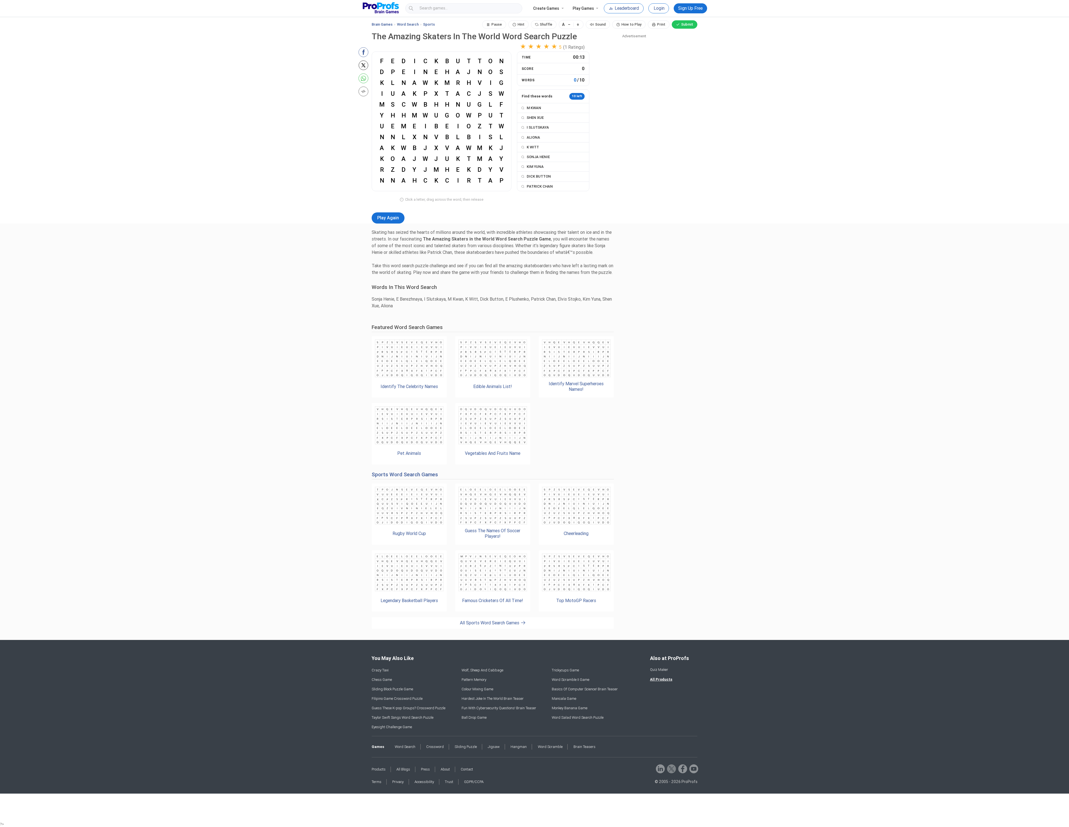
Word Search (408, 24)
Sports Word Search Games (405, 474)
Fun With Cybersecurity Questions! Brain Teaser (499, 708)
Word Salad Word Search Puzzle (578, 717)
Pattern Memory (474, 680)
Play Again (388, 217)
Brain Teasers (584, 747)
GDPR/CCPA (474, 782)
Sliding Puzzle (466, 747)
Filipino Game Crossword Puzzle (397, 698)
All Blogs (403, 769)
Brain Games (382, 24)
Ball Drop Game (474, 717)
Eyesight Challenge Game (392, 727)
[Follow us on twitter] (671, 768)
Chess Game (382, 680)
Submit (687, 24)
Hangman (519, 747)
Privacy (398, 782)
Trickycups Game (565, 670)
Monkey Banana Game (569, 708)
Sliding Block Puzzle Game (392, 689)
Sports (429, 24)
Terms (376, 782)
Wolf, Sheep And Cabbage (482, 670)
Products (379, 769)
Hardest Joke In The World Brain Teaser (493, 698)
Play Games (583, 8)
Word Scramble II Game (570, 680)
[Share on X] (363, 65)
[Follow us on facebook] (682, 768)
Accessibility (424, 782)
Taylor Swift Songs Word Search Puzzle (402, 717)
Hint (521, 24)
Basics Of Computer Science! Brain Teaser (585, 689)
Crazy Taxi (380, 670)
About (445, 769)
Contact (467, 769)
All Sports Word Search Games (490, 622)
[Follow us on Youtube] (693, 768)
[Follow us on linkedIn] (660, 768)
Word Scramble (550, 747)
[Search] (513, 8)
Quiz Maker (659, 670)
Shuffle (546, 24)
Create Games (546, 8)
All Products (661, 679)
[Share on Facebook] (363, 52)
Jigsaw (494, 747)
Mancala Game (564, 698)
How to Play (631, 24)
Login (659, 8)
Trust (449, 782)
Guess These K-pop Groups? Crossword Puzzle (408, 708)
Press (425, 769)
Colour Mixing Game (477, 689)
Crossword (435, 747)
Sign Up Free (690, 8)
